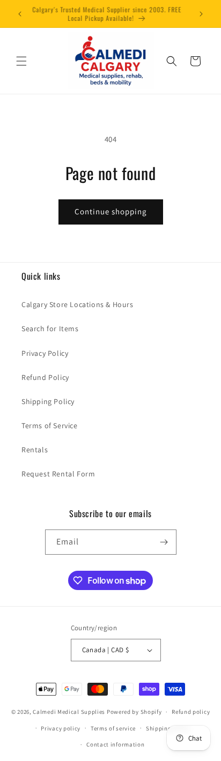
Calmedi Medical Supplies (69, 711)
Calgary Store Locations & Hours (77, 304)
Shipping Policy (48, 401)
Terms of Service (49, 425)
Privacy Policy (44, 353)
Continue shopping (111, 211)
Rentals (34, 449)
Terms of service (113, 728)
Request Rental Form (58, 474)
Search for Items (50, 328)
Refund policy (191, 711)
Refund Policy (45, 377)
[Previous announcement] (20, 14)
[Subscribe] (164, 542)
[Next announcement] (201, 14)
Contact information (115, 744)
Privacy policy (60, 728)
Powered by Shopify (134, 711)
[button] (21, 61)
